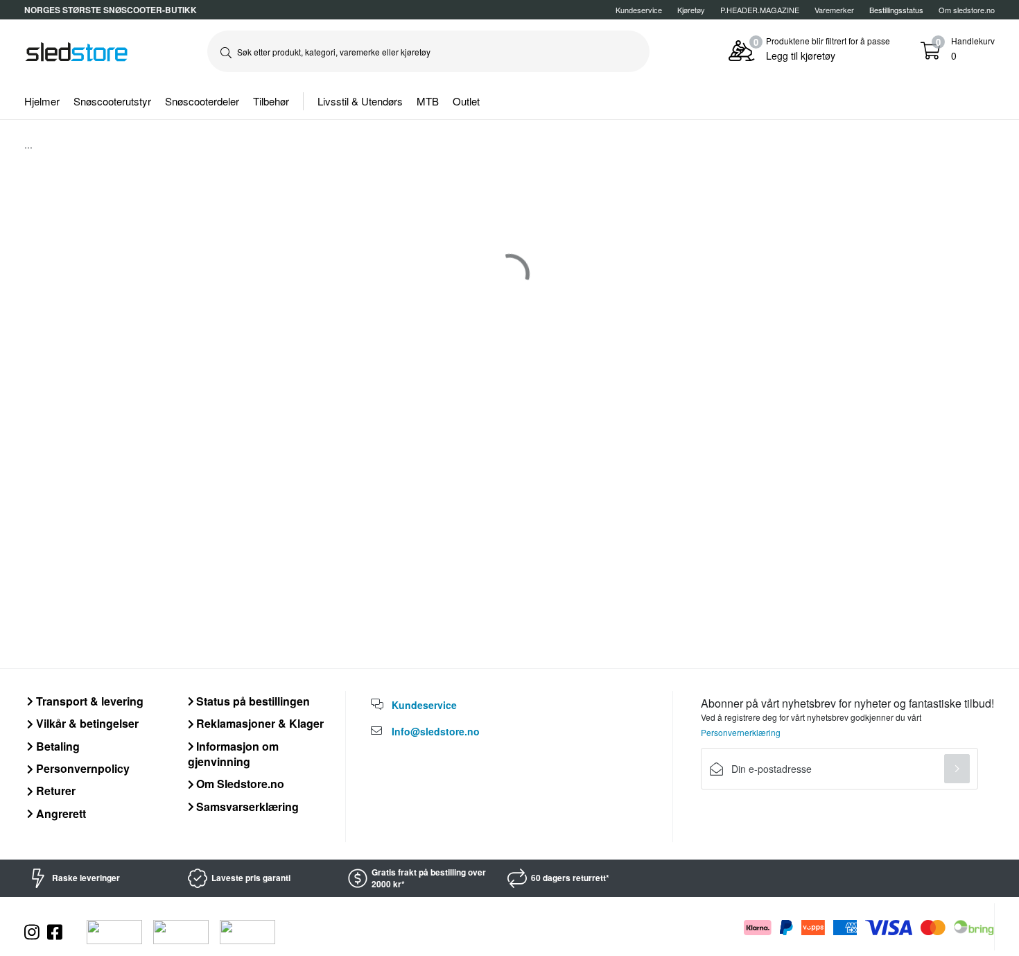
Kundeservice (639, 9)
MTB (428, 101)
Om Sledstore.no (238, 784)
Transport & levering (88, 701)
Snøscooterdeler (202, 101)
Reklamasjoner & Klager (258, 723)
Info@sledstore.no (436, 731)
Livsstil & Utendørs (360, 101)
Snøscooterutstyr (112, 101)
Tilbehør (271, 101)
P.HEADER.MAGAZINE (759, 9)
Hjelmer (42, 101)
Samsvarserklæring (246, 806)
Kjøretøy (691, 9)
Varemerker (834, 9)
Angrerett (59, 813)
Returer (54, 791)
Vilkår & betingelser (86, 723)
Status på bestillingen (251, 701)
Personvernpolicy (81, 768)
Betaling (56, 746)
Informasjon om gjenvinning (233, 753)
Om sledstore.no (967, 9)
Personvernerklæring (741, 732)
